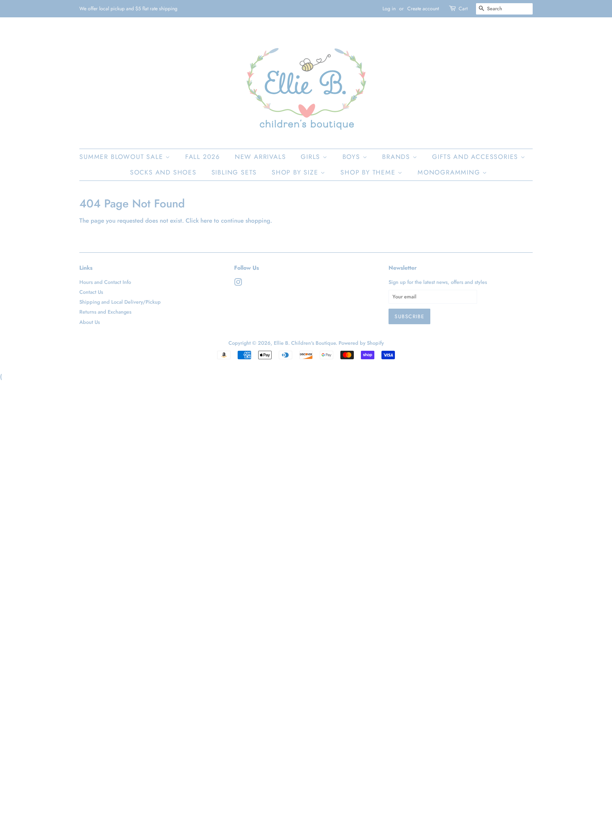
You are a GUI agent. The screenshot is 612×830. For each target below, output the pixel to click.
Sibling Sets (234, 172)
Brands (397, 156)
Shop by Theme (369, 172)
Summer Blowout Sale (122, 156)
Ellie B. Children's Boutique (305, 343)
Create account (423, 8)
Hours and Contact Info (105, 282)
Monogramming (450, 172)
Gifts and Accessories (476, 156)
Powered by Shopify (361, 343)
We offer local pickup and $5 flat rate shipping (128, 8)
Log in (389, 8)
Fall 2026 (202, 156)
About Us (89, 322)
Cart (463, 8)
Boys (352, 156)
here (206, 220)
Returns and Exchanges (105, 311)
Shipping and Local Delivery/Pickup (120, 301)
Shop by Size (296, 172)
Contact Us (91, 292)
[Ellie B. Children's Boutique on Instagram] (238, 283)
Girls (312, 156)
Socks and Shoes (163, 172)
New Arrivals (260, 156)
